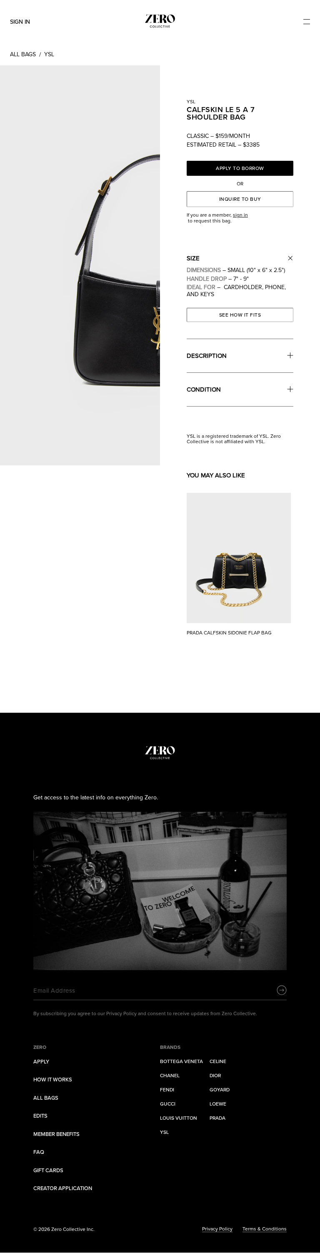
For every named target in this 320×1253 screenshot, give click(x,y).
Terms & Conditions (264, 1229)
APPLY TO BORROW (240, 168)
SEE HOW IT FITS (240, 314)
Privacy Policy (217, 1229)
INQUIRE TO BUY (240, 198)
